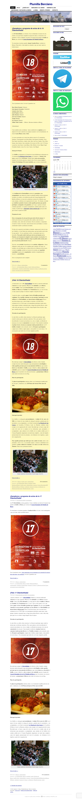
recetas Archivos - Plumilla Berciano (61, 187)
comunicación (56, 238)
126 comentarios (43, 481)
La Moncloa (40, 487)
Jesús (56, 135)
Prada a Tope (68, 256)
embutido (27, 487)
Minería (67, 250)
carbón (59, 236)
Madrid (55, 249)
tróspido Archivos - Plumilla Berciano (61, 194)
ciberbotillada (24, 265)
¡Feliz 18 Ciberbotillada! (21, 280)
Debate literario (45, 10)
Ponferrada (61, 255)
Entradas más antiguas (16, 785)
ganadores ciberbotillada (24, 268)
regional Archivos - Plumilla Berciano (61, 198)
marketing (60, 249)
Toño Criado (65, 257)
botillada (30, 483)
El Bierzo (22, 487)
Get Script (57, 223)
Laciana (64, 246)
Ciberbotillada (51, 7)
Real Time (62, 223)
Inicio (12, 7)
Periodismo (59, 252)
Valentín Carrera (56, 259)
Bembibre (58, 229)
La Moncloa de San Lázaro (42, 585)
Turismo (70, 258)
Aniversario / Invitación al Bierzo (21, 10)
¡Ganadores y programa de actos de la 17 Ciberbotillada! (26, 497)
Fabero (55, 240)
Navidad (54, 251)
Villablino (62, 259)
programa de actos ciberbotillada (23, 270)
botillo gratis (24, 481)
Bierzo (19, 265)
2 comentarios (44, 265)
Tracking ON (66, 223)
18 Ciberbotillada (20, 267)
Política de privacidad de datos (26, 790)
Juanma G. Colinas (34, 268)
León (65, 248)
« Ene (54, 171)
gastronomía (59, 240)
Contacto (55, 10)
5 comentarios (28, 500)
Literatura (69, 248)
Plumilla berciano (27, 488)
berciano (62, 229)
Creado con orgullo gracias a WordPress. (33, 796)
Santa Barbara (55, 257)
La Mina (35, 10)
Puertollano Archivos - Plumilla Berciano (61, 217)
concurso (35, 485)
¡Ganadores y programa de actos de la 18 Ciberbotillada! (28, 29)
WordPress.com (54, 796)
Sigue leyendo (16, 261)
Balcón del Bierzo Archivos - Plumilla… (61, 205)
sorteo (32, 488)
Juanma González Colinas (58, 244)
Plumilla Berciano (41, 4)
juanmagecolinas (64, 243)
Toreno (60, 257)
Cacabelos (55, 236)
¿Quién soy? (25, 7)
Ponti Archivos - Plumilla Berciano (60, 209)
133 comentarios (31, 595)
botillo (29, 267)
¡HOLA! (18, 7)
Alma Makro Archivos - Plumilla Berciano (62, 202)
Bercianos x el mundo (38, 7)
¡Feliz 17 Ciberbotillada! (19, 593)
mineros (63, 249)
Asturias (54, 229)
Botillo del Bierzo (36, 267)
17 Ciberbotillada (19, 583)
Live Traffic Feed (62, 183)
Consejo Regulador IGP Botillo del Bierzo (33, 39)
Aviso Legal (17, 790)
